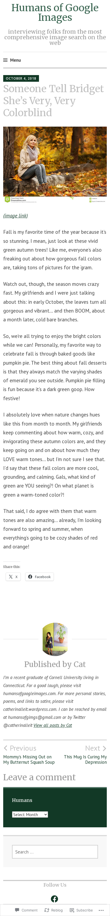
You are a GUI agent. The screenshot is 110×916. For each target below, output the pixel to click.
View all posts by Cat (52, 725)
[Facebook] (54, 899)
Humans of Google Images (55, 13)
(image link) (15, 215)
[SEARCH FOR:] (55, 852)
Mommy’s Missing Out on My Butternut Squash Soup (29, 754)
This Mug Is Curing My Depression (85, 754)
